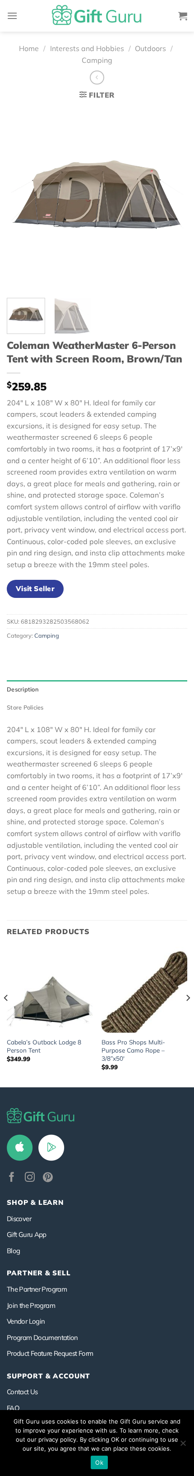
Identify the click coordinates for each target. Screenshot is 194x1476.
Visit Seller (35, 588)
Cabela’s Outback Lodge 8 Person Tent (44, 1046)
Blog (13, 1250)
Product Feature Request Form (50, 1353)
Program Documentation (42, 1337)
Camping (97, 60)
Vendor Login (26, 1321)
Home (29, 48)
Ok (99, 1462)
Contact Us (22, 1391)
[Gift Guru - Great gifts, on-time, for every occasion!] (97, 16)
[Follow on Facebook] (12, 1178)
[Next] (172, 198)
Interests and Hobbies (87, 48)
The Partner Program (37, 1289)
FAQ (13, 1408)
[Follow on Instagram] (30, 1178)
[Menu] (12, 16)
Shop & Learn (35, 1202)
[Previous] (22, 198)
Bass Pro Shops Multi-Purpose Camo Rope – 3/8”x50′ (133, 1050)
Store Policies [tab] (25, 707)
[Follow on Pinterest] (48, 1178)
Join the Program (31, 1305)
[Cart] (182, 16)
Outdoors (150, 48)
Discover (19, 1218)
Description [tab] (23, 689)
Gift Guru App (26, 1234)
